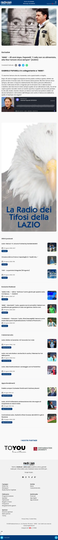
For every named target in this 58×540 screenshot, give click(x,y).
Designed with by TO (51, 3)
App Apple (33, 498)
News (32, 486)
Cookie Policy (33, 519)
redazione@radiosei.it (29, 525)
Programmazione (7, 496)
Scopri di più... (29, 472)
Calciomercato (35, 488)
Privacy (1, 532)
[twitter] (23, 65)
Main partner (6, 514)
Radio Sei (5, 486)
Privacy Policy (25, 519)
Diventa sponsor (7, 512)
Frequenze (5, 504)
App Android (34, 500)
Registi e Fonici (7, 502)
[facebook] (19, 65)
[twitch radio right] (29, 177)
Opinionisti (5, 500)
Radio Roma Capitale (9, 490)
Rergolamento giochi (9, 506)
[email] (16, 65)
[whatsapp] (27, 65)
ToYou (4, 516)
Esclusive (6, 52)
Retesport (5, 488)
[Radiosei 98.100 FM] (29, 463)
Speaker (4, 498)
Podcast (33, 496)
